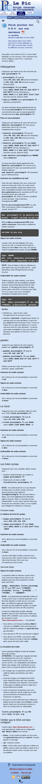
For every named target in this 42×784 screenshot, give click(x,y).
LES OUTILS (21, 13)
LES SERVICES (4, 13)
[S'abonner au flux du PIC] (13, 776)
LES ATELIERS (12, 13)
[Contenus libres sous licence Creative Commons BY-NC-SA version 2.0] (26, 776)
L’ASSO (29, 12)
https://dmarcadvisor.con (22, 727)
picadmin (15, 35)
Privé (37, 18)
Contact (24, 18)
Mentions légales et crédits (21, 769)
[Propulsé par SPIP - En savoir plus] (21, 781)
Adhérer (31, 18)
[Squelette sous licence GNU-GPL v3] (18, 776)
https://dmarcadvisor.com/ (12, 620)
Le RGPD (15, 773)
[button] (38, 21)
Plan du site (26, 773)
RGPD (10, 18)
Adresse (17, 18)
